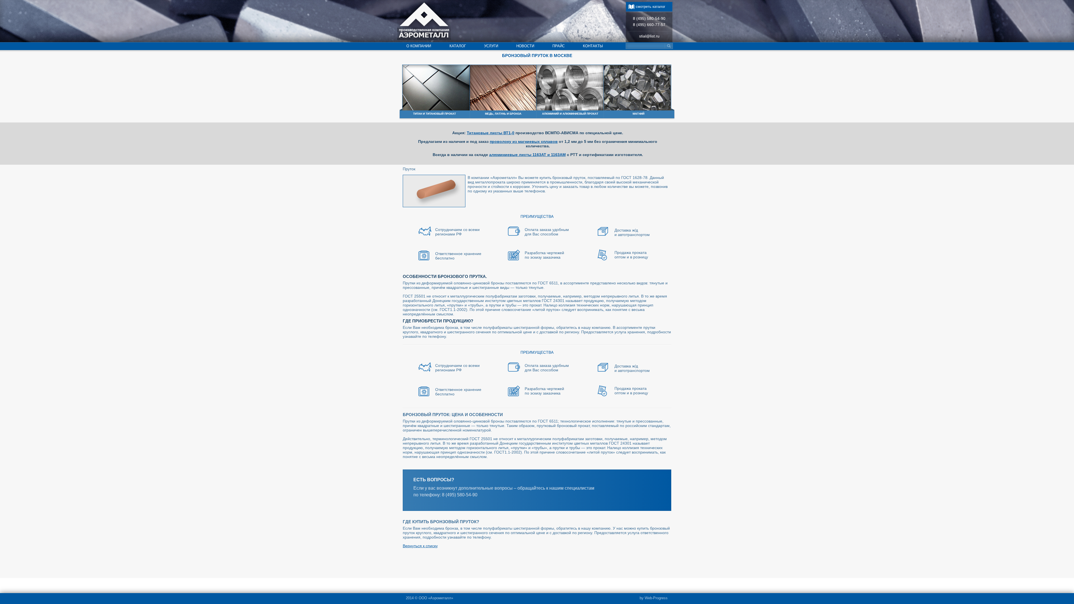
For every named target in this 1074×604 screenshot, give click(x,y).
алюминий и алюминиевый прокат (570, 113)
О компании (418, 46)
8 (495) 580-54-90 (649, 18)
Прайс (558, 46)
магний (638, 113)
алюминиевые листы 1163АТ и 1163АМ (527, 154)
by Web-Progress (654, 598)
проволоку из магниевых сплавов (524, 141)
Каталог (457, 46)
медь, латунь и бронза (503, 113)
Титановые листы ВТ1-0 (490, 133)
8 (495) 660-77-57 (649, 24)
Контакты (593, 46)
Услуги (491, 46)
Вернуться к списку (420, 546)
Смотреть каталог (650, 6)
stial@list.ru (649, 36)
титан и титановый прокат (434, 113)
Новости (525, 46)
